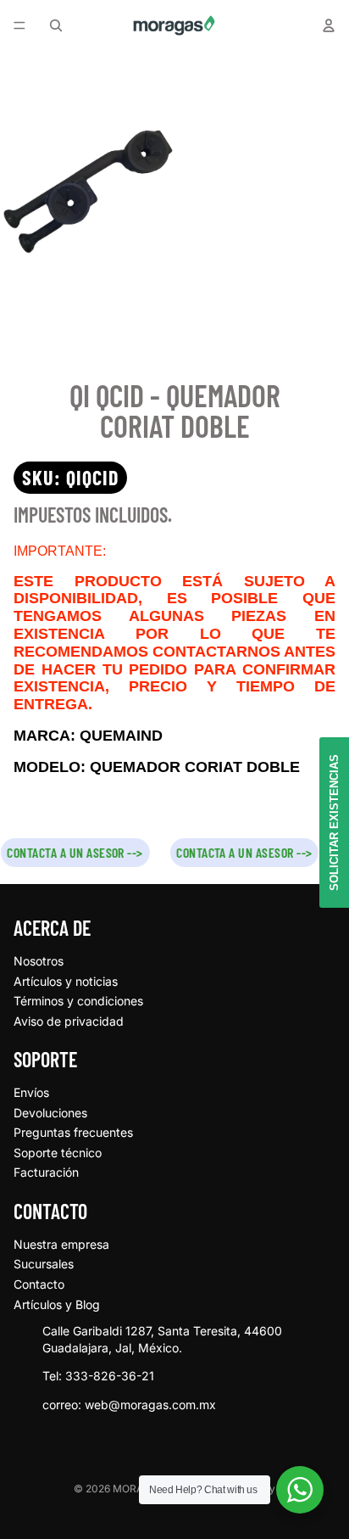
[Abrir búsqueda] (56, 25)
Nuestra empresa (61, 1244)
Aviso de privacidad (69, 1021)
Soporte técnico (58, 1152)
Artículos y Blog (57, 1304)
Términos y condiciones (78, 1000)
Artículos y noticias (66, 981)
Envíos (31, 1092)
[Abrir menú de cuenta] (328, 25)
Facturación (46, 1172)
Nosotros (39, 961)
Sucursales (44, 1263)
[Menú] (19, 25)
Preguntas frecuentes (73, 1132)
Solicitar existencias (334, 822)
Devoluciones (50, 1112)
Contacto (39, 1284)
